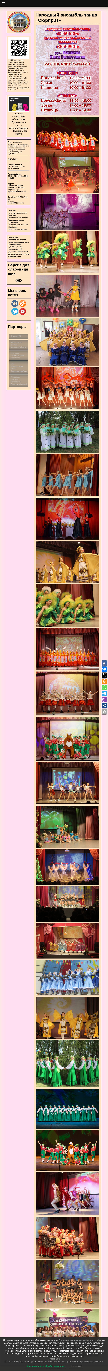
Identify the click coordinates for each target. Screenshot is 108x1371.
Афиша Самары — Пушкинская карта (18, 131)
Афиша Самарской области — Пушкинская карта (19, 119)
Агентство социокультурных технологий (17, 355)
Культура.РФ (16, 336)
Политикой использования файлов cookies (80, 1340)
